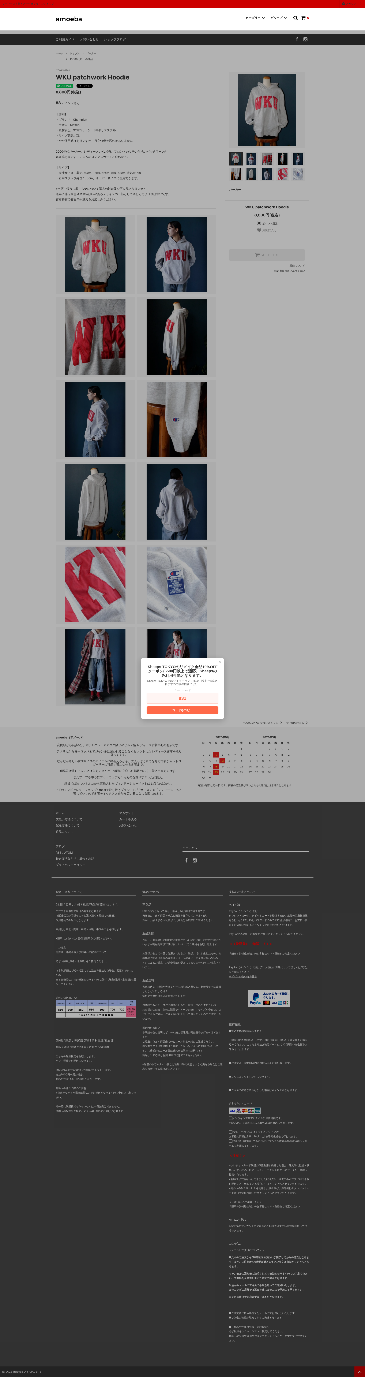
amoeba (69, 19)
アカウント (352, 3)
